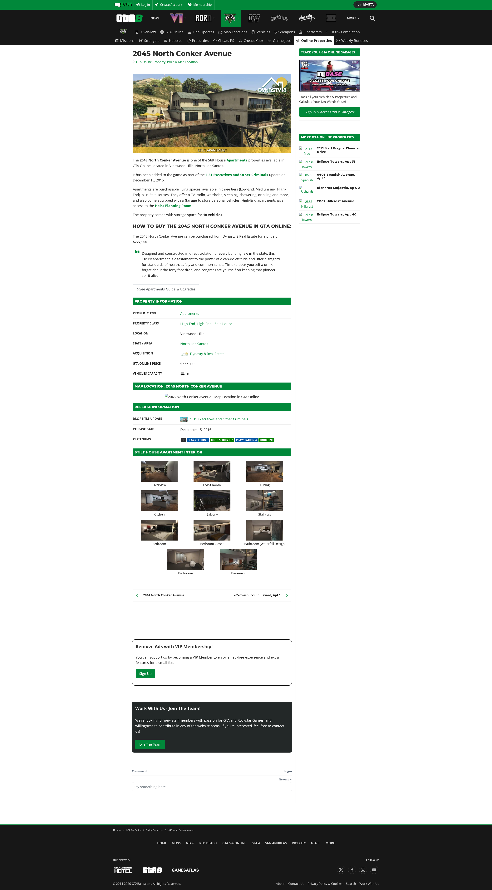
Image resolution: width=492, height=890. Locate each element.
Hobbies (175, 40)
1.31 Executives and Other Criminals (237, 174)
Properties (200, 40)
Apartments (237, 160)
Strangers (152, 40)
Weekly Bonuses (354, 40)
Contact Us (296, 884)
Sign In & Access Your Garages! (330, 112)
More (351, 18)
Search (351, 884)
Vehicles (263, 32)
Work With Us (369, 884)
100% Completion (345, 32)
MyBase (119, 4)
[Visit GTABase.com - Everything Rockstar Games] (152, 870)
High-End (187, 323)
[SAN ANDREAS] (279, 18)
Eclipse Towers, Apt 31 (336, 161)
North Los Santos (194, 343)
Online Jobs (282, 40)
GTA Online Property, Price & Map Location (167, 62)
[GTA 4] (254, 18)
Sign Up (145, 673)
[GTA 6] (177, 18)
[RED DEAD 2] (204, 18)
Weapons (287, 32)
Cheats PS (226, 40)
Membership (202, 4)
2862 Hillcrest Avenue (335, 201)
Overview (148, 32)
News (154, 18)
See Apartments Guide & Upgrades (167, 289)
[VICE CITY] (307, 18)
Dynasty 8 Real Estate (207, 353)
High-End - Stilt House (214, 323)
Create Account (171, 4)
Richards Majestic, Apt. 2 (338, 188)
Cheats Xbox (253, 40)
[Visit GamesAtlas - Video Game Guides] (185, 870)
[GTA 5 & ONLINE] (231, 18)
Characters (313, 32)
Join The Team (150, 744)
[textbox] (212, 788)
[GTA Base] (129, 18)
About (280, 884)
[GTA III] (330, 18)
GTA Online (174, 32)
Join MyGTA (365, 4)
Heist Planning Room (173, 205)
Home (162, 843)
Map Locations (235, 32)
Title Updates (203, 32)
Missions (127, 40)
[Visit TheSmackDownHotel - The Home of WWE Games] (123, 870)
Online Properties (316, 40)
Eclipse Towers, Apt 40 (337, 214)
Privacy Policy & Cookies (325, 884)
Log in (145, 4)
